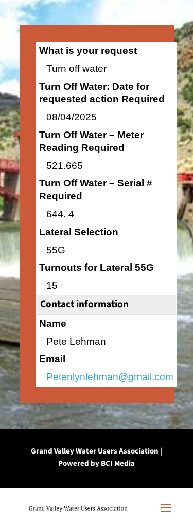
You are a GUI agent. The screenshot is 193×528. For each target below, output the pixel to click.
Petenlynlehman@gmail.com (109, 376)
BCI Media (118, 463)
